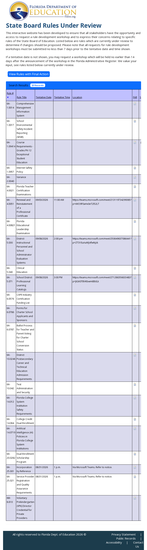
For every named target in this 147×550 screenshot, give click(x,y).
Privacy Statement (123, 534)
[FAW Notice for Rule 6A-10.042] (134, 384)
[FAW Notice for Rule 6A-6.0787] (134, 325)
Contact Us (138, 544)
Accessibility (114, 542)
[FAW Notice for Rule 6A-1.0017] (134, 120)
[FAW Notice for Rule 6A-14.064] (134, 419)
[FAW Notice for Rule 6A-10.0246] (134, 354)
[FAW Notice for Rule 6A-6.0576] (134, 294)
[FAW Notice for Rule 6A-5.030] (134, 238)
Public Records (126, 538)
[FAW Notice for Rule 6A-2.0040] (134, 177)
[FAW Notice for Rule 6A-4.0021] (134, 186)
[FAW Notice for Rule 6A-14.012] (134, 397)
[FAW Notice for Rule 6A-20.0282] (134, 453)
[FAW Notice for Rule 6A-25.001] (134, 467)
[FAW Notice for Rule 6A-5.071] (134, 277)
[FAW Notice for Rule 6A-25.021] (134, 476)
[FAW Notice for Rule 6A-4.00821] (134, 221)
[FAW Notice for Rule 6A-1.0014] (134, 103)
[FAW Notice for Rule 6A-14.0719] (134, 428)
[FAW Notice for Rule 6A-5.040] (134, 267)
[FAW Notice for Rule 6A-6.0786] (134, 308)
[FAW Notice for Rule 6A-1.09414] (134, 142)
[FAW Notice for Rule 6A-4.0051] (134, 199)
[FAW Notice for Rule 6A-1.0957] (134, 167)
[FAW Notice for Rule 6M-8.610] (134, 497)
